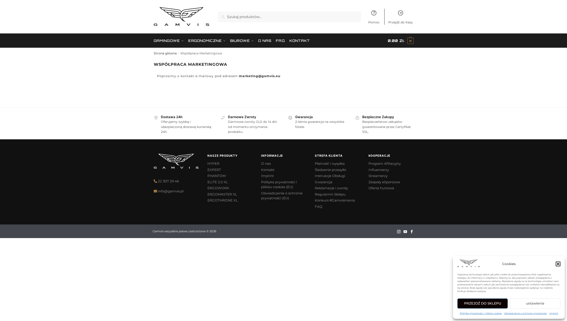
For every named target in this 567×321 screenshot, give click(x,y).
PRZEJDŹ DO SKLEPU (482, 303)
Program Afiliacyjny (384, 163)
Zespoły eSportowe (384, 182)
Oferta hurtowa (381, 188)
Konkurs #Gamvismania (335, 200)
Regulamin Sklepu (330, 194)
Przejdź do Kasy (400, 22)
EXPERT (214, 170)
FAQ (318, 206)
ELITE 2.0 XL (217, 182)
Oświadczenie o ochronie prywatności (525, 313)
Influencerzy (378, 170)
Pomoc (374, 22)
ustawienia (535, 303)
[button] (558, 264)
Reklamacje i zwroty (331, 188)
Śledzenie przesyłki (330, 170)
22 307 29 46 (168, 181)
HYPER (213, 163)
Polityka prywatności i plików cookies (481, 313)
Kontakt (267, 170)
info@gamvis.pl (171, 191)
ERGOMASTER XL (222, 194)
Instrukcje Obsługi (330, 176)
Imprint (553, 313)
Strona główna (165, 53)
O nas (266, 163)
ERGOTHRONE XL (222, 200)
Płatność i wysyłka (330, 163)
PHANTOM (216, 176)
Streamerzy (378, 176)
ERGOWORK (218, 188)
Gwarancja (323, 182)
